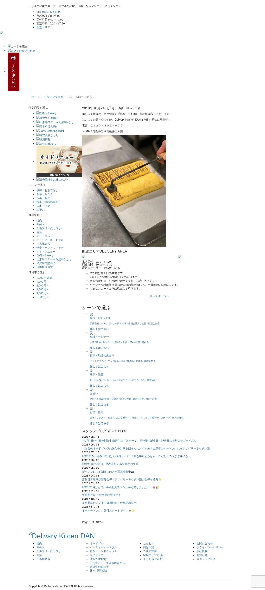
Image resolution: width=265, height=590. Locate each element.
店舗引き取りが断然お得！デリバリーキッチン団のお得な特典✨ (121, 479)
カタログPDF (181, 39)
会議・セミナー (45, 194)
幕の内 (40, 224)
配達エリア (43, 27)
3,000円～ (42, 289)
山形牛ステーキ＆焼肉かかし (54, 259)
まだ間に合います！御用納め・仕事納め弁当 (109, 502)
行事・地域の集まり (48, 202)
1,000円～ (42, 281)
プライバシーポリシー (210, 547)
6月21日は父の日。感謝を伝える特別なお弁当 (110, 464)
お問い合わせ (159, 39)
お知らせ (202, 555)
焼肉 (39, 220)
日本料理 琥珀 (45, 267)
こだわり (51, 39)
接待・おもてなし (47, 190)
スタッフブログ (53, 97)
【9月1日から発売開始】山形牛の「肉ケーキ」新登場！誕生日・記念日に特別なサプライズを (139, 440)
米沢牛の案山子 (45, 263)
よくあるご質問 (135, 39)
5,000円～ (42, 297)
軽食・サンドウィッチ (50, 247)
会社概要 (202, 551)
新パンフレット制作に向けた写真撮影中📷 (108, 471)
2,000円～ (42, 285)
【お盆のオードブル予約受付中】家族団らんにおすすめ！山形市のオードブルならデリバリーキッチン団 (146, 448)
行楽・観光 (43, 198)
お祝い (40, 209)
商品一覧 (148, 547)
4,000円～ (42, 293)
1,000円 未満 (44, 277)
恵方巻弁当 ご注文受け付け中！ (101, 495)
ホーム (36, 39)
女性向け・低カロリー (50, 228)
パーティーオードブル (50, 240)
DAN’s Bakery (44, 255)
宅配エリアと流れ (109, 39)
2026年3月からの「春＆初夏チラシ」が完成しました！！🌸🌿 (120, 487)
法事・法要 (43, 206)
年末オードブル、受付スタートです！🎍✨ (108, 510)
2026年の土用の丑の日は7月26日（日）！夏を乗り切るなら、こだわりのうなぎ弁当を (135, 456)
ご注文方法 (86, 39)
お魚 (39, 232)
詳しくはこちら (159, 296)
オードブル (43, 236)
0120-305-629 (51, 12)
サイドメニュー (45, 251)
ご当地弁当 (43, 244)
